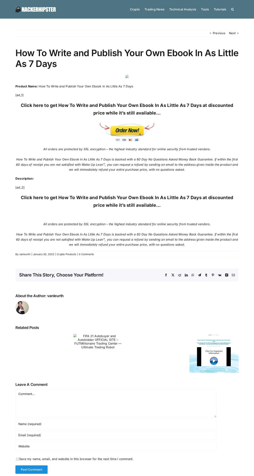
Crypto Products (66, 254)
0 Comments (86, 254)
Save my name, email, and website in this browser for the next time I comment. (76, 459)
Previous (219, 33)
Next (232, 33)
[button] (232, 9)
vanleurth (24, 254)
